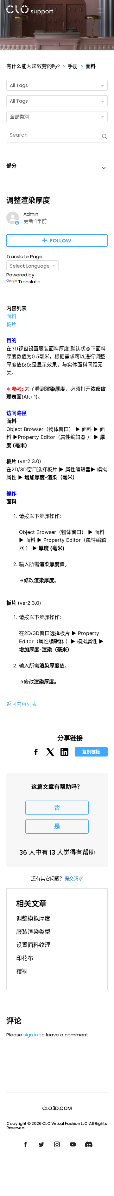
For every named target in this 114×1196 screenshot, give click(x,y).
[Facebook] (36, 754)
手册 (73, 66)
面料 (91, 66)
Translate (29, 281)
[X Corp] (50, 754)
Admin (30, 214)
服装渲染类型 (33, 932)
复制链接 (91, 752)
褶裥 (22, 971)
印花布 (24, 958)
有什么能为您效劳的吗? (33, 66)
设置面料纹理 (33, 945)
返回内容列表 (21, 704)
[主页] (29, 11)
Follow (60, 240)
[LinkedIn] (64, 754)
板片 (11, 324)
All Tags (19, 85)
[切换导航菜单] (96, 11)
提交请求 (73, 878)
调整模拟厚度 (33, 918)
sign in (30, 1034)
